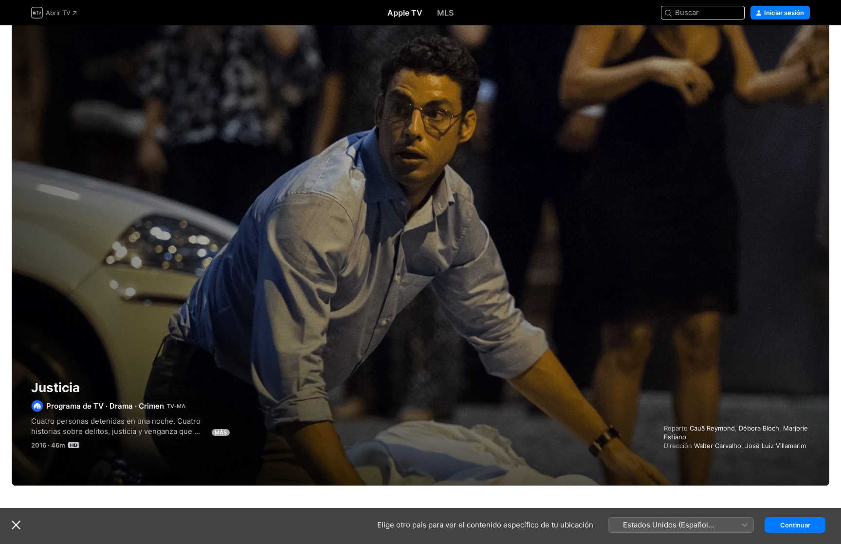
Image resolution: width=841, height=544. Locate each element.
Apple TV (404, 13)
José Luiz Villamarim (775, 446)
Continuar (795, 525)
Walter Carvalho (717, 446)
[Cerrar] (16, 525)
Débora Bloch (759, 428)
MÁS (221, 432)
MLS (445, 13)
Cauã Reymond (712, 428)
